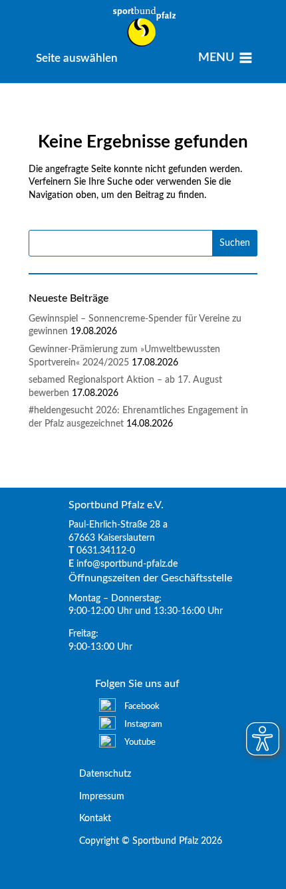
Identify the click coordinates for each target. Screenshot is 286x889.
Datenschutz (100, 774)
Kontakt (90, 818)
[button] (77, 58)
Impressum (96, 796)
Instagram (143, 724)
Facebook (142, 706)
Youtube (140, 742)
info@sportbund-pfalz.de (127, 564)
